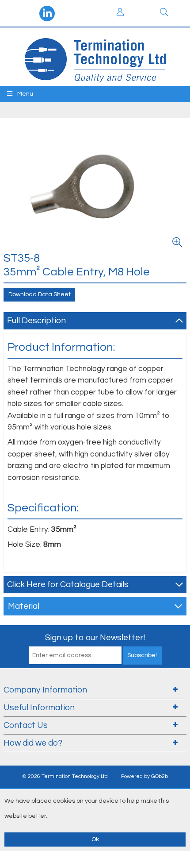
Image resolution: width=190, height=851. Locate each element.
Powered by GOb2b (144, 776)
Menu (24, 94)
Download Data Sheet (39, 294)
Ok (95, 839)
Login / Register (120, 13)
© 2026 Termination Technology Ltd (65, 776)
